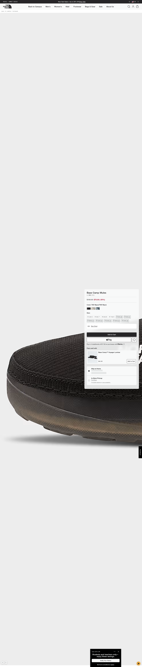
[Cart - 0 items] (137, 6)
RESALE (5, 1)
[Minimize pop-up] (114, 651)
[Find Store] (129, 2)
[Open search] (128, 6)
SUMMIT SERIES (13, 1)
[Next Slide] (6, 662)
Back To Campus (6, 11)
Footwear (15, 11)
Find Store (94, 378)
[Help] (138, 2)
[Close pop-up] (118, 651)
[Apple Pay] (109, 342)
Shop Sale (82, 2)
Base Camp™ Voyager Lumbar (109, 354)
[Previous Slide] (3, 662)
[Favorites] (134, 342)
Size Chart (94, 328)
